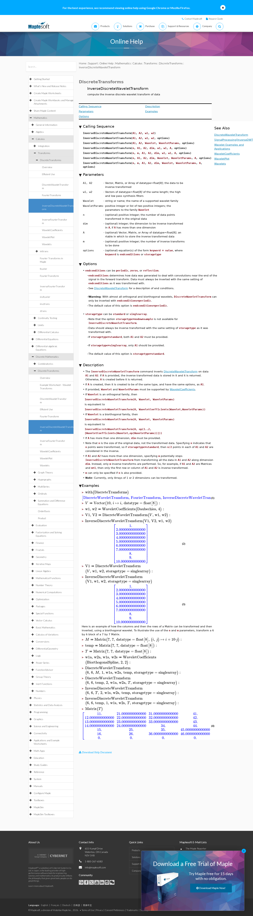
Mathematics (40, 117)
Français (55, 905)
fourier (43, 268)
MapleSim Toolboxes (44, 814)
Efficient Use (48, 174)
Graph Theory (45, 472)
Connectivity (40, 733)
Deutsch (66, 905)
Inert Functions (44, 683)
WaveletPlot (48, 237)
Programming (41, 712)
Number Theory (44, 585)
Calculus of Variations (47, 634)
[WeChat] (112, 882)
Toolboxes (39, 800)
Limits (41, 325)
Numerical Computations (49, 592)
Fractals (40, 549)
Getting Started (42, 79)
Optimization (42, 599)
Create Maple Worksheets (47, 93)
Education (39, 757)
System (37, 779)
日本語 (76, 905)
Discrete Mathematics (47, 356)
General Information (46, 124)
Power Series (42, 662)
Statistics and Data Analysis (48, 705)
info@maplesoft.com (95, 867)
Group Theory (43, 676)
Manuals (38, 786)
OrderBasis (44, 511)
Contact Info (86, 842)
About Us (34, 842)
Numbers (40, 690)
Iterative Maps (43, 564)
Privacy (99, 910)
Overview (47, 167)
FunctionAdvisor (44, 669)
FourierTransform (51, 195)
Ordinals (42, 493)
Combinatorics (45, 363)
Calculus (40, 138)
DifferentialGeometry (47, 648)
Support (93, 63)
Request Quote (216, 18)
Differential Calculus (48, 332)
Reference (39, 771)
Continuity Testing (47, 318)
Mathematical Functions (48, 578)
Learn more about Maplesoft (40, 886)
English (44, 905)
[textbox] (107, 492)
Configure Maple (42, 793)
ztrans (43, 310)
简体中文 (87, 905)
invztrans (45, 303)
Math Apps (39, 750)
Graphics (38, 719)
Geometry (41, 556)
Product (42, 518)
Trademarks (132, 910)
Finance (40, 542)
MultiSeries (44, 486)
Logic (38, 655)
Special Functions (45, 613)
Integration (44, 145)
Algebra (40, 131)
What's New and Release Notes (50, 86)
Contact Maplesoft (193, 18)
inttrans (44, 251)
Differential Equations (47, 339)
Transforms (44, 153)
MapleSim (39, 807)
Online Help (106, 63)
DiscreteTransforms (50, 160)
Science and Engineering (46, 726)
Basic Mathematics (45, 627)
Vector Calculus (44, 620)
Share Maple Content (45, 110)
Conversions (42, 641)
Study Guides (41, 764)
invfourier (45, 296)
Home (82, 63)
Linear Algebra (43, 571)
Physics (38, 698)
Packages (40, 606)
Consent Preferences (115, 910)
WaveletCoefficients (52, 230)
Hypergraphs (44, 479)
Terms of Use (88, 910)
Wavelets (47, 244)
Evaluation (41, 525)
